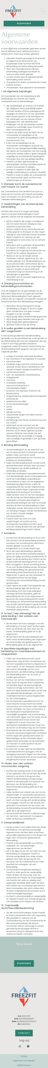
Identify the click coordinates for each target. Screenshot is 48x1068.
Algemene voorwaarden (24, 1060)
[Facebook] (28, 1046)
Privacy (24, 1056)
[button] (42, 11)
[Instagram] (19, 1046)
